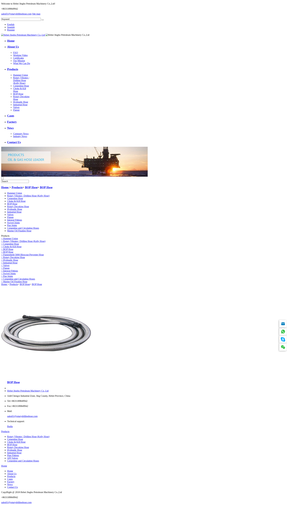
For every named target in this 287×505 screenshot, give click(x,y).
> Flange (5, 268)
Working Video (20, 55)
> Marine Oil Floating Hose (14, 281)
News (10, 128)
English (10, 24)
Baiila (10, 426)
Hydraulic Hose (20, 102)
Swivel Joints (13, 222)
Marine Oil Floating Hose (19, 230)
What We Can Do (21, 63)
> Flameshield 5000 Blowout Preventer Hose (22, 254)
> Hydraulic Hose (9, 260)
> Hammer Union (9, 238)
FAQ (15, 52)
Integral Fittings (14, 220)
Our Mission (19, 60)
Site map (36, 14)
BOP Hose (18, 94)
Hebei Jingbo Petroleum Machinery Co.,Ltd (28, 391)
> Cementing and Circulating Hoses (18, 279)
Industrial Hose (20, 104)
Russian (11, 30)
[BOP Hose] (46, 377)
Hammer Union (20, 75)
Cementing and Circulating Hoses (23, 228)
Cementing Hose (21, 86)
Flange (16, 110)
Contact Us (14, 142)
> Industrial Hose (9, 262)
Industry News (20, 136)
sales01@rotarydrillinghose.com (16, 14)
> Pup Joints (7, 276)
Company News (21, 133)
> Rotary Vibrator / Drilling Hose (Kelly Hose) (23, 241)
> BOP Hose (7, 249)
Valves (16, 107)
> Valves (5, 265)
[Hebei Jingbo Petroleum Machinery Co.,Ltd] (23, 35)
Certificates (18, 58)
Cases (10, 115)
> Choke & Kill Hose (11, 246)
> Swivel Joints (8, 273)
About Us (13, 46)
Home (10, 40)
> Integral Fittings (9, 271)
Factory (12, 121)
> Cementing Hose (10, 244)
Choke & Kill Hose (16, 201)
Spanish (11, 27)
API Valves (12, 458)
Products (12, 69)
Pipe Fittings (13, 455)
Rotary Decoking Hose (18, 206)
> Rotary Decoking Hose (13, 257)
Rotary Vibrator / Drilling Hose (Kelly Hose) (21, 80)
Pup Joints (12, 225)
